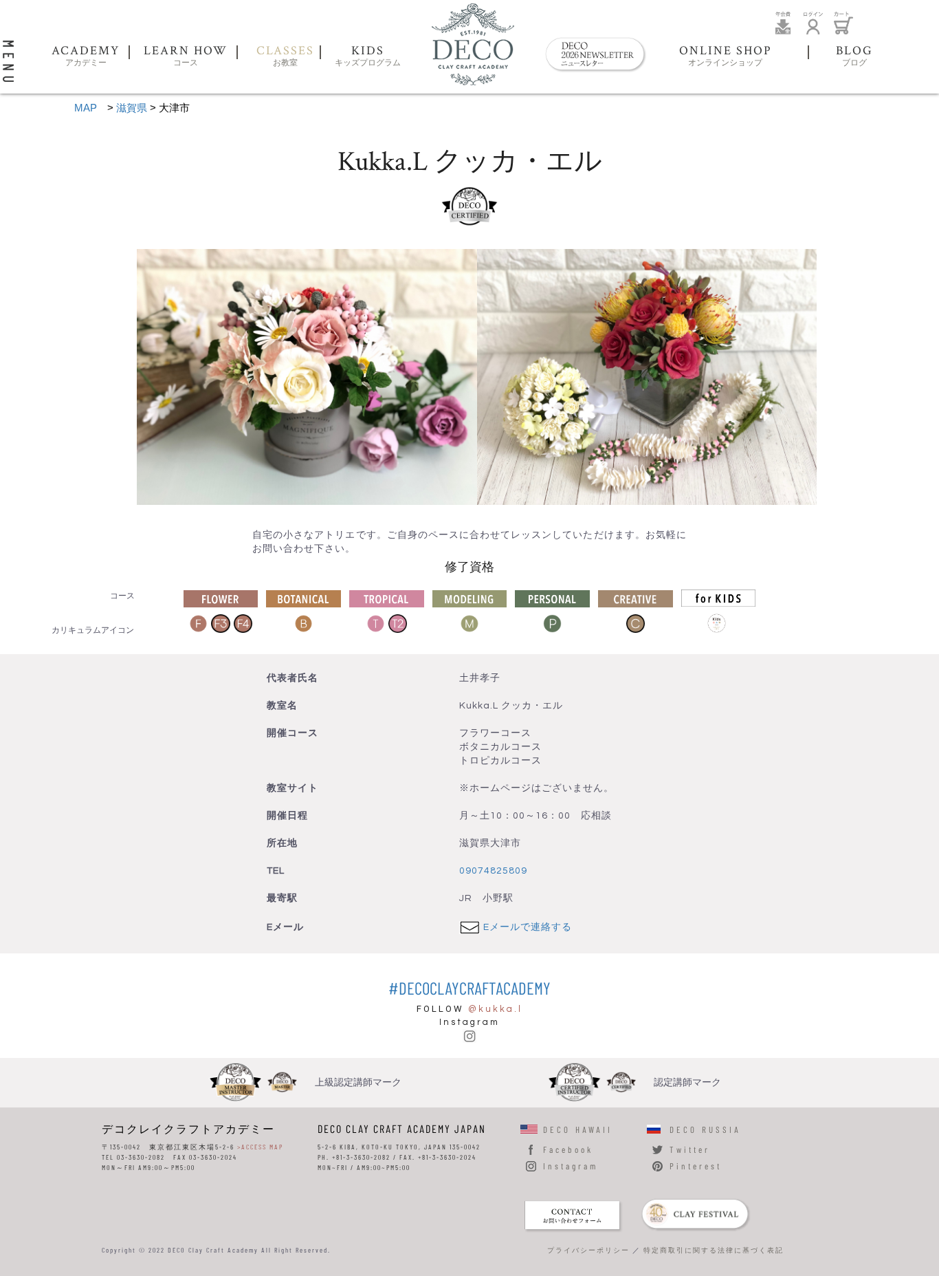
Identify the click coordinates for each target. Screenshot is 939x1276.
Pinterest (696, 1165)
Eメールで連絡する (527, 927)
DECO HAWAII (577, 1129)
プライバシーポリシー (588, 1250)
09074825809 (493, 871)
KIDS (368, 56)
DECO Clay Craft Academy (473, 44)
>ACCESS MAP (260, 1147)
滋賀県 (131, 107)
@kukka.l (495, 1009)
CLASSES (285, 56)
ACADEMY (86, 56)
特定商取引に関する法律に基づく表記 (713, 1250)
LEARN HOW (186, 56)
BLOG (854, 56)
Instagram (570, 1165)
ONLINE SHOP (725, 56)
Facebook (568, 1149)
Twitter (690, 1149)
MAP (85, 107)
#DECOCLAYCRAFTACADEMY (469, 987)
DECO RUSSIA (705, 1129)
